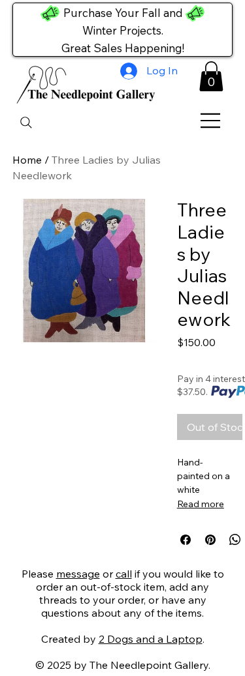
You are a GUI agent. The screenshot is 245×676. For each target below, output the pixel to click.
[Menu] (211, 120)
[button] (211, 76)
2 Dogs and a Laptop (151, 638)
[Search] (26, 122)
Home (27, 159)
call (124, 573)
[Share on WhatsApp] (235, 540)
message (78, 573)
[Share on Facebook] (185, 540)
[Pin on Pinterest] (210, 540)
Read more (200, 504)
